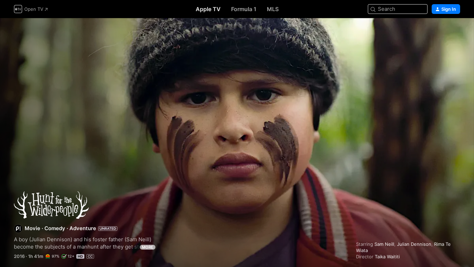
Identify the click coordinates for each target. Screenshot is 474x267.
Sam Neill (384, 244)
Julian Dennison (414, 244)
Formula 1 (243, 9)
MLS (273, 9)
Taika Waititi (387, 256)
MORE (147, 247)
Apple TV (208, 9)
